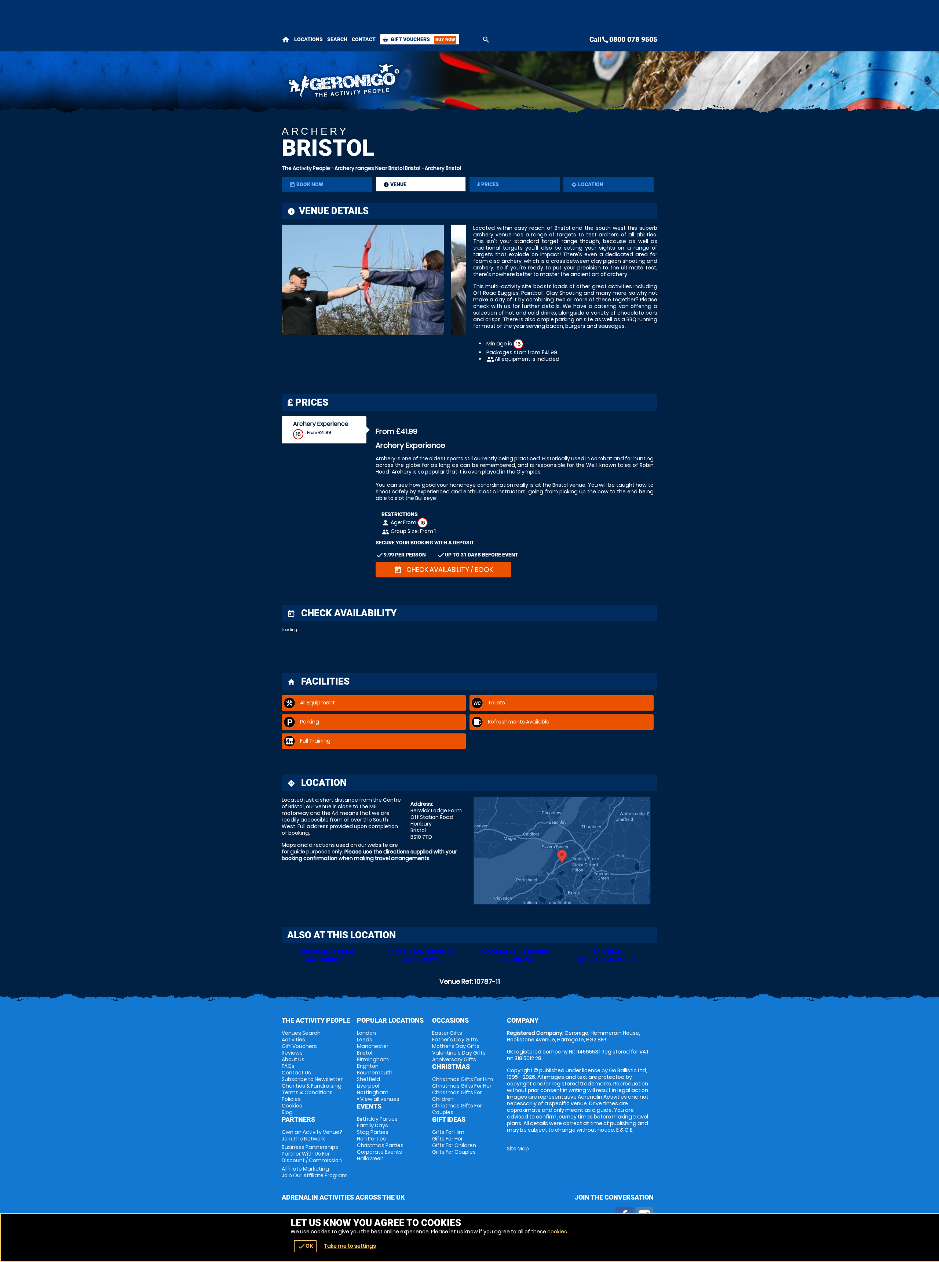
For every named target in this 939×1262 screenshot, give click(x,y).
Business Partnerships (312, 1153)
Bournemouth (374, 1072)
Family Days (372, 1125)
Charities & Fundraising (311, 1085)
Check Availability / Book (443, 569)
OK (305, 1246)
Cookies (292, 1105)
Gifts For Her (447, 1138)
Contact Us (296, 1072)
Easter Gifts (447, 1033)
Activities (293, 1039)
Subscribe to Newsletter (312, 1079)
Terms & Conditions (307, 1092)
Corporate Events (379, 1152)
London (366, 1033)
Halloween (370, 1158)
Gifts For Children (454, 1145)
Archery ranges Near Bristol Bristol (377, 168)
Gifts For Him (448, 1132)
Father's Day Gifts (455, 1039)
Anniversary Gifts (454, 1059)
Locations (308, 39)
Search (337, 39)
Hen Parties (371, 1138)
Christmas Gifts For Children (457, 1096)
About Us (293, 1059)
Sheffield (368, 1079)
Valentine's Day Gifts (459, 1052)
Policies (291, 1099)
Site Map (518, 1148)
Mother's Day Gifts (455, 1046)
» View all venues (378, 1099)
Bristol (364, 1052)
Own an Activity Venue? (312, 1135)
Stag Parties (372, 1132)
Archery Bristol (443, 168)
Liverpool (368, 1085)
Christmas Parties (380, 1145)
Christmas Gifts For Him (462, 1079)
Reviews (292, 1052)
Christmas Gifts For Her (462, 1085)
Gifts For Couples (454, 1152)
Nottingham (372, 1092)
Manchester (372, 1046)
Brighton (368, 1066)
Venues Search (301, 1033)
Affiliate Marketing (314, 1172)
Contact (364, 39)
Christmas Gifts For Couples (457, 1109)
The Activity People (306, 168)
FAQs (288, 1066)
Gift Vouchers (419, 39)
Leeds (364, 1039)
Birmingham (373, 1059)
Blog (287, 1112)
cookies (557, 1231)
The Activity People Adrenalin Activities (404, 82)
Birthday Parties (377, 1119)
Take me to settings (350, 1246)
